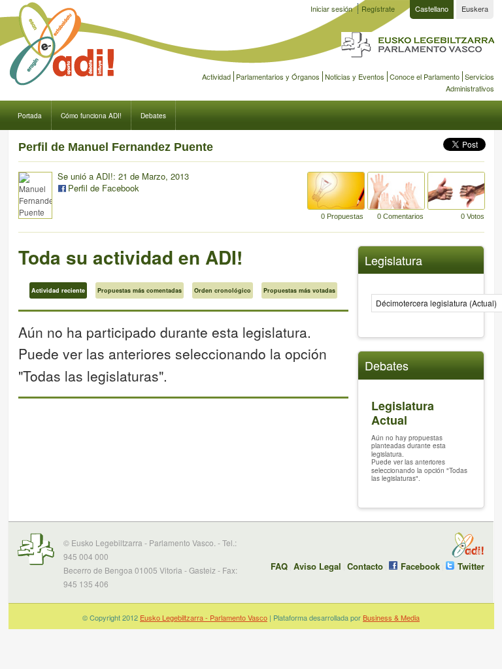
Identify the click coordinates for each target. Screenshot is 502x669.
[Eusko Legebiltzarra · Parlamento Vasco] (417, 60)
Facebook (420, 566)
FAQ (279, 566)
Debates (153, 115)
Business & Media (391, 617)
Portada (30, 115)
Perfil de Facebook (103, 188)
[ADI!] (82, 45)
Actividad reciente (58, 290)
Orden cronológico (222, 290)
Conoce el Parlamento (425, 76)
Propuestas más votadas (299, 290)
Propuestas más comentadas (139, 290)
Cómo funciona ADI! (91, 115)
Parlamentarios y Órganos (278, 76)
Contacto (365, 566)
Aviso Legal (317, 566)
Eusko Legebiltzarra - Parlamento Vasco (203, 617)
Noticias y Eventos (354, 76)
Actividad (216, 76)
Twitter (471, 566)
